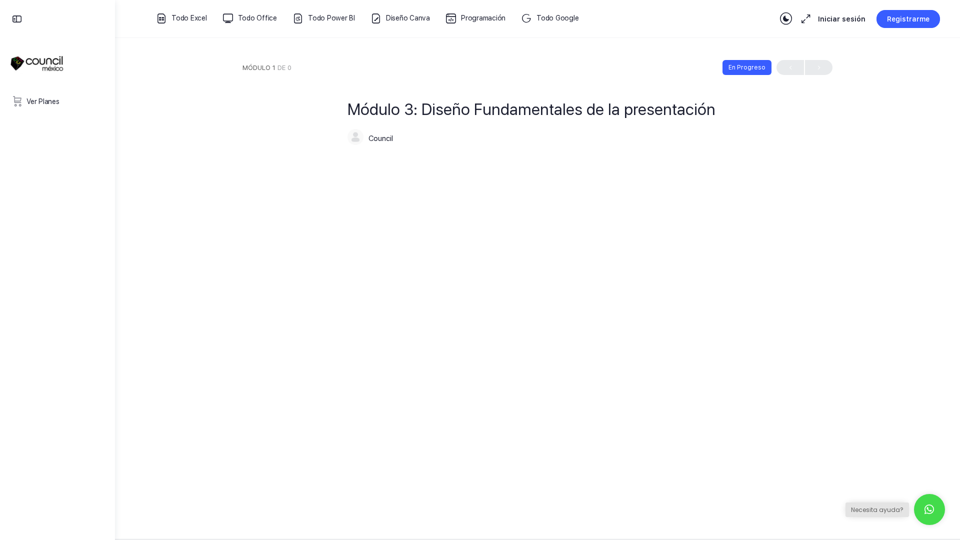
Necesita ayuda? (877, 510)
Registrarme (908, 19)
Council (380, 138)
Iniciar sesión (842, 19)
